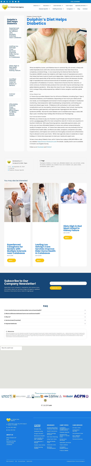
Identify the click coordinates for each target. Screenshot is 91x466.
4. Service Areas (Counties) (12, 320)
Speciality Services (65, 442)
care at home (76, 163)
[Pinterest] (12, 1)
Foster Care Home (39, 445)
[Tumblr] (7, 1)
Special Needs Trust (51, 442)
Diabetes (29, 16)
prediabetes (43, 166)
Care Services (57, 5)
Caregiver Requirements (64, 447)
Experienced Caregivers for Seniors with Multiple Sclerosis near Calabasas (16, 249)
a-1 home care (55, 163)
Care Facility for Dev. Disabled (39, 438)
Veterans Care (51, 445)
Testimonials (10, 443)
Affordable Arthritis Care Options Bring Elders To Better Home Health (14, 109)
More (11, 260)
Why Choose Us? (11, 438)
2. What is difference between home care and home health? (22, 313)
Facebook (41, 147)
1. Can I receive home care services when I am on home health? (23, 310)
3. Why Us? (7, 317)
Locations (9, 444)
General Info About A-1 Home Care (64, 436)
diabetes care (50, 164)
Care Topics (69, 5)
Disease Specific (43, 9)
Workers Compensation (51, 447)
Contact (85, 9)
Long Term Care (52, 439)
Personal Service (78, 439)
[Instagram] (10, 1)
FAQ (7, 439)
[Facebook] (1, 1)
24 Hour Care (76, 428)
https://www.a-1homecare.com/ (47, 141)
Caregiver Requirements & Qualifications (64, 429)
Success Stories (11, 441)
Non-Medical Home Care (76, 436)
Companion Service (76, 430)
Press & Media (64, 450)
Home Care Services (63, 439)
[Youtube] (15, 1)
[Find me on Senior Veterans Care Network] (45, 393)
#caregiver (43, 163)
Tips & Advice (64, 445)
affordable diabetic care (66, 163)
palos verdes (77, 164)
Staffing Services (57, 9)
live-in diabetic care (68, 164)
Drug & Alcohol (38, 433)
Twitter (49, 147)
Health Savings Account (51, 434)
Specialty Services (80, 5)
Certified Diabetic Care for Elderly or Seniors (13, 82)
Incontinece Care (78, 433)
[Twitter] (4, 1)
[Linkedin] (18, 1)
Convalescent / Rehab (38, 442)
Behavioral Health (39, 436)
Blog (78, 9)
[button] (45, 310)
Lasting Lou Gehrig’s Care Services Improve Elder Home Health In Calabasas (14, 51)
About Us (35, 5)
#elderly (48, 163)
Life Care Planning (52, 437)
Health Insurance (52, 431)
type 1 (48, 166)
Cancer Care (12, 95)
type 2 (52, 166)
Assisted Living (38, 431)
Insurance (46, 5)
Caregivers (70, 9)
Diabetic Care (58, 164)
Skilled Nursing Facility (38, 447)
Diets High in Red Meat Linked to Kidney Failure (14, 68)
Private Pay (37, 429)
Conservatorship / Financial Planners (52, 428)
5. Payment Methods (10, 323)
